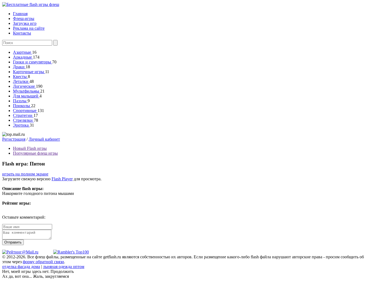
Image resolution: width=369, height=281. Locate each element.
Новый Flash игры (30, 148)
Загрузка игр (24, 23)
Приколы (22, 105)
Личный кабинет (44, 139)
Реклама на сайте (29, 28)
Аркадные (23, 57)
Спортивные (25, 110)
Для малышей (26, 96)
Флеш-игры (23, 18)
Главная (20, 13)
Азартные (22, 52)
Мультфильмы (26, 91)
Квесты (20, 76)
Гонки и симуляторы (32, 62)
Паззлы (20, 101)
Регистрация (13, 139)
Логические (24, 86)
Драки (19, 67)
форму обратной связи (43, 261)
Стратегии (23, 115)
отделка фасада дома (21, 266)
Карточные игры (29, 71)
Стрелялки (23, 120)
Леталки (21, 81)
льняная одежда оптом (63, 266)
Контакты (22, 33)
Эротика (21, 125)
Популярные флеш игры (35, 153)
